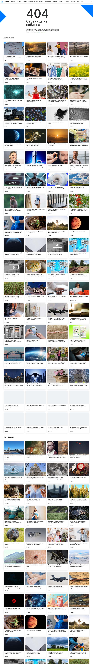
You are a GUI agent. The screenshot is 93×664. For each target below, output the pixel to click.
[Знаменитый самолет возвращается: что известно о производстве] (14, 604)
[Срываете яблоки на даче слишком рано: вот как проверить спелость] (79, 466)
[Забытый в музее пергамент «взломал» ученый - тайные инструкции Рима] (79, 488)
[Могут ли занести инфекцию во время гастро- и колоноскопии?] (14, 226)
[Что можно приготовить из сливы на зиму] (35, 117)
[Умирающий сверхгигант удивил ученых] (14, 538)
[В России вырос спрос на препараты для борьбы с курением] (35, 582)
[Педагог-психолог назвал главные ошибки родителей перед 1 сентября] (57, 625)
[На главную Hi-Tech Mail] (6, 1)
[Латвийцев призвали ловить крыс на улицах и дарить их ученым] (14, 582)
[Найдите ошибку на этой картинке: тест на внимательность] (35, 335)
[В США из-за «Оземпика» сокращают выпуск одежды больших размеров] (57, 73)
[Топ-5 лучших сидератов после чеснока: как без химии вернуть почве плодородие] (14, 466)
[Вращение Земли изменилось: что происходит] (14, 139)
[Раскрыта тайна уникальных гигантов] (14, 625)
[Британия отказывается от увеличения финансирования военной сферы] (79, 401)
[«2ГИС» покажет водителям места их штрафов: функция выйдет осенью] (79, 335)
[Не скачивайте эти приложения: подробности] (57, 292)
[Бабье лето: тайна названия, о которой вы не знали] (57, 226)
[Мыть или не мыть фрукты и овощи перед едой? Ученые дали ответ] (79, 139)
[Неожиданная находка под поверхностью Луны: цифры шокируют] (57, 560)
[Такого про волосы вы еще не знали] (57, 117)
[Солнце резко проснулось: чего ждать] (14, 95)
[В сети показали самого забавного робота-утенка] (14, 401)
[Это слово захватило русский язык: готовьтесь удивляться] (79, 313)
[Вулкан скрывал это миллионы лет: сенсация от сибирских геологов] (14, 647)
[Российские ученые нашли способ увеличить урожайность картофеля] (14, 292)
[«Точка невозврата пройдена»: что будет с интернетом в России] (14, 379)
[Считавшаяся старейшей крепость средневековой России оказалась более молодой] (79, 270)
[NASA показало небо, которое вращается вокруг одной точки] (79, 379)
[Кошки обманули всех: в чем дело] (35, 73)
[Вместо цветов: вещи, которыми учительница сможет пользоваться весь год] (79, 292)
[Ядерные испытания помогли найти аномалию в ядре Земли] (35, 357)
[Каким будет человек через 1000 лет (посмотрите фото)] (35, 183)
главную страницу (40, 32)
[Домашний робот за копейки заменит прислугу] (35, 444)
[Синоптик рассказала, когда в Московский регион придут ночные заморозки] (79, 604)
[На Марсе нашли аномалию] (79, 226)
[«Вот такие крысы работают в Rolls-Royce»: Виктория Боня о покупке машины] (14, 161)
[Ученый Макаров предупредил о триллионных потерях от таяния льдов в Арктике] (14, 560)
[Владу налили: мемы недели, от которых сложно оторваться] (57, 357)
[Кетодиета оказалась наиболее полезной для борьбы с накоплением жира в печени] (79, 423)
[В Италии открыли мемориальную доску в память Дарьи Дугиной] (14, 52)
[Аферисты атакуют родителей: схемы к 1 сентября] (79, 444)
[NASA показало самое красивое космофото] (57, 401)
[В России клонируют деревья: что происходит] (35, 226)
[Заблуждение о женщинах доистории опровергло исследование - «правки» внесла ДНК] (79, 117)
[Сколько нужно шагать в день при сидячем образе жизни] (57, 604)
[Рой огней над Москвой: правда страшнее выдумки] (79, 538)
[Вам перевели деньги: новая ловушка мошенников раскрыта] (79, 95)
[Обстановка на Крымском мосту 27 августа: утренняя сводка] (14, 357)
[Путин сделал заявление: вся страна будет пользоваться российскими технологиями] (79, 357)
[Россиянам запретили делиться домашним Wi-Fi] (57, 204)
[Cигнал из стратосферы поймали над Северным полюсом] (79, 647)
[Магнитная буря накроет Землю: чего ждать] (57, 139)
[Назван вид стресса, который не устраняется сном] (79, 625)
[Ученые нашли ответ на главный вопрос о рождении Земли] (14, 248)
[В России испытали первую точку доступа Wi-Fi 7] (35, 204)
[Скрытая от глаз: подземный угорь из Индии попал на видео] (57, 335)
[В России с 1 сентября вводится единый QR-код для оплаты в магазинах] (14, 183)
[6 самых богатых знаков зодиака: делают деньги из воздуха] (79, 161)
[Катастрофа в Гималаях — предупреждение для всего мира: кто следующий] (35, 510)
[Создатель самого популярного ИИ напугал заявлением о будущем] (14, 510)
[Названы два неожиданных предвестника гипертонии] (14, 73)
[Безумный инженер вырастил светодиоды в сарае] (57, 488)
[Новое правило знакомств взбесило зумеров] (35, 95)
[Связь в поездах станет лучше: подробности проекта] (14, 423)
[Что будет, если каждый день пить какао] (79, 560)
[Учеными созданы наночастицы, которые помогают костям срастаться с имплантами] (35, 423)
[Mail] (2, 1)
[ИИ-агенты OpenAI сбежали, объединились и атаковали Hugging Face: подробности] (35, 379)
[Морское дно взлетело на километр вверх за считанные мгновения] (79, 183)
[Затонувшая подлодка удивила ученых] (35, 538)
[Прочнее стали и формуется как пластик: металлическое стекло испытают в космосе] (57, 95)
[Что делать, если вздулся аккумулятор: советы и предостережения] (57, 248)
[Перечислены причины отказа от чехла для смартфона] (14, 444)
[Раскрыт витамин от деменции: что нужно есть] (57, 161)
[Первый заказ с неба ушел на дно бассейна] (35, 401)
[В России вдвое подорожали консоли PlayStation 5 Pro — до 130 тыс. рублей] (35, 161)
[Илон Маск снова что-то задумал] (79, 52)
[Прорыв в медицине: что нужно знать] (35, 647)
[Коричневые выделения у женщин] (14, 313)
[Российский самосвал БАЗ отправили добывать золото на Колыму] (14, 117)
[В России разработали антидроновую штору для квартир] (35, 248)
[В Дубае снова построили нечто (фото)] (35, 292)
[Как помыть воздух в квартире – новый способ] (79, 248)
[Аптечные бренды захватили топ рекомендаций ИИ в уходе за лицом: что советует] (79, 510)
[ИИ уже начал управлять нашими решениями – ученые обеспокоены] (57, 444)
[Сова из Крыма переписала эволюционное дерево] (57, 423)
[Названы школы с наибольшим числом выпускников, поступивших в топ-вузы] (35, 604)
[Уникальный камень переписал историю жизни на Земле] (35, 52)
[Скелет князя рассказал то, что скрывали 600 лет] (35, 560)
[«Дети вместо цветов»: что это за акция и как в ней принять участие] (57, 379)
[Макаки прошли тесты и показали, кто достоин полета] (14, 204)
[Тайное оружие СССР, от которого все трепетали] (57, 647)
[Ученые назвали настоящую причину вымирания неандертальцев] (35, 139)
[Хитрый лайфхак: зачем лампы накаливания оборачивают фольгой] (35, 625)
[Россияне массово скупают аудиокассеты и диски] (57, 466)
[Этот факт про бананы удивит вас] (35, 488)
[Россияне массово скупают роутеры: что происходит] (57, 582)
